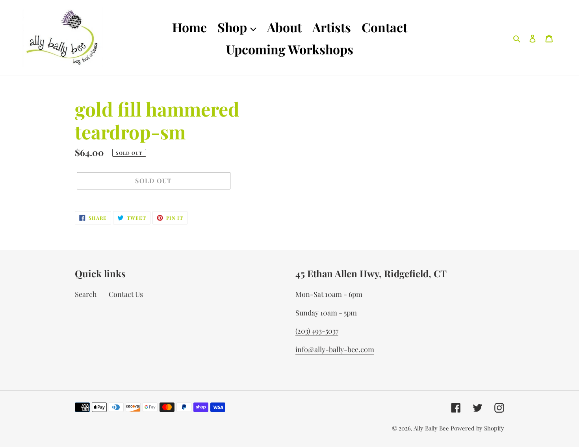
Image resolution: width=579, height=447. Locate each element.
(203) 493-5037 (316, 331)
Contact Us (126, 294)
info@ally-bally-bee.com (334, 349)
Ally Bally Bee (431, 428)
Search (86, 294)
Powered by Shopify (477, 428)
